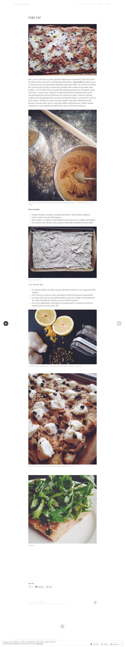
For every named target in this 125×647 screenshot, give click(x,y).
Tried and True (60, 603)
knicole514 (40, 602)
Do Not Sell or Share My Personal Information (44, 640)
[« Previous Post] (6, 323)
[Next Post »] (119, 323)
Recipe (53, 603)
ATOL (80, 4)
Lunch (49, 603)
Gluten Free (43, 603)
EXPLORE (108, 4)
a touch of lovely (22, 4)
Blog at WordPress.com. (21, 640)
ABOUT (101, 4)
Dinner (30, 603)
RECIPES (86, 4)
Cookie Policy (39, 643)
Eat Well (35, 603)
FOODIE (94, 4)
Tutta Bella (77, 82)
